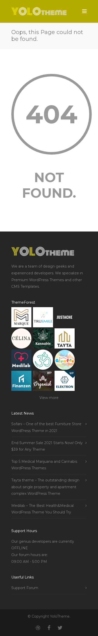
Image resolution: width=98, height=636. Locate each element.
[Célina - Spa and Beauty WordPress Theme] (21, 339)
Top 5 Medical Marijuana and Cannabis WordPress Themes (44, 465)
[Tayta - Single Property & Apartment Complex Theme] (65, 339)
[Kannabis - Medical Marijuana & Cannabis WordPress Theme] (43, 339)
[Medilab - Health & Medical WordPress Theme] (21, 361)
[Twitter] (60, 628)
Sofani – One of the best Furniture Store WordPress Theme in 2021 (46, 427)
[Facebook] (49, 628)
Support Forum (24, 588)
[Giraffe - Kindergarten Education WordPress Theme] (65, 361)
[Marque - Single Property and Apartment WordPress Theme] (21, 318)
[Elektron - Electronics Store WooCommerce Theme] (65, 382)
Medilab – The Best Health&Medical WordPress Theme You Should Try (42, 509)
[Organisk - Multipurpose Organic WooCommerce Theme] (43, 382)
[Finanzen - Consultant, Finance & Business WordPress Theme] (21, 382)
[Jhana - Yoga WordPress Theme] (43, 361)
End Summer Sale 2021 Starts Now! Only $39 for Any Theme (47, 446)
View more (49, 397)
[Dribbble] (38, 628)
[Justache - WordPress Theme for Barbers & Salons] (65, 318)
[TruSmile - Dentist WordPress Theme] (43, 318)
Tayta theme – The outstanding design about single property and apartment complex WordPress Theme (45, 487)
